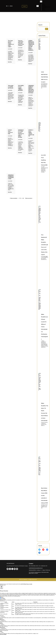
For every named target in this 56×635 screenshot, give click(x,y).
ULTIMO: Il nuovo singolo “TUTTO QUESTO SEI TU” (31, 133)
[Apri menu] (37, 6)
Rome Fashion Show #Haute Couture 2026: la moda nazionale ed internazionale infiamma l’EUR (44, 495)
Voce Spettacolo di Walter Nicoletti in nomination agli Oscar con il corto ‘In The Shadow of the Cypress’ (44, 244)
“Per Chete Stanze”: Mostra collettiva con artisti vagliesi (11, 43)
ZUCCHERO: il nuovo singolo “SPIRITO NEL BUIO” (21, 88)
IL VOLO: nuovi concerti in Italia (10, 132)
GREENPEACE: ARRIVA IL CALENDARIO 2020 (11, 177)
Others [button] (1, 631)
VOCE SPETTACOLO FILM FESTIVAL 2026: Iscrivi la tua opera (44, 77)
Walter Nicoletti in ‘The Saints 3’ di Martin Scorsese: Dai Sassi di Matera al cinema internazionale (44, 412)
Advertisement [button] (2, 627)
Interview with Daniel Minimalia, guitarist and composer (21, 43)
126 (23, 198)
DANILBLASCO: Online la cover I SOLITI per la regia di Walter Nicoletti (21, 134)
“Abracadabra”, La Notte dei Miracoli (10, 87)
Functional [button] (2, 615)
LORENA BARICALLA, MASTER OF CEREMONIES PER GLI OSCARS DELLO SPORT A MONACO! (31, 45)
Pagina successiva (29, 198)
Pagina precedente (13, 198)
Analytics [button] (1, 623)
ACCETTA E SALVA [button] (3, 634)
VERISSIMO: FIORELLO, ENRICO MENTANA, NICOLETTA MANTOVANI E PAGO (31, 89)
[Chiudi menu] (41, 1)
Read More (20, 59)
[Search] (46, 29)
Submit (24, 6)
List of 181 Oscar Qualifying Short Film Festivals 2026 (44, 160)
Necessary (3, 598)
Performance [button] (2, 619)
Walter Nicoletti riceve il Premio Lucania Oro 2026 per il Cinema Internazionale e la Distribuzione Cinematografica (44, 327)
